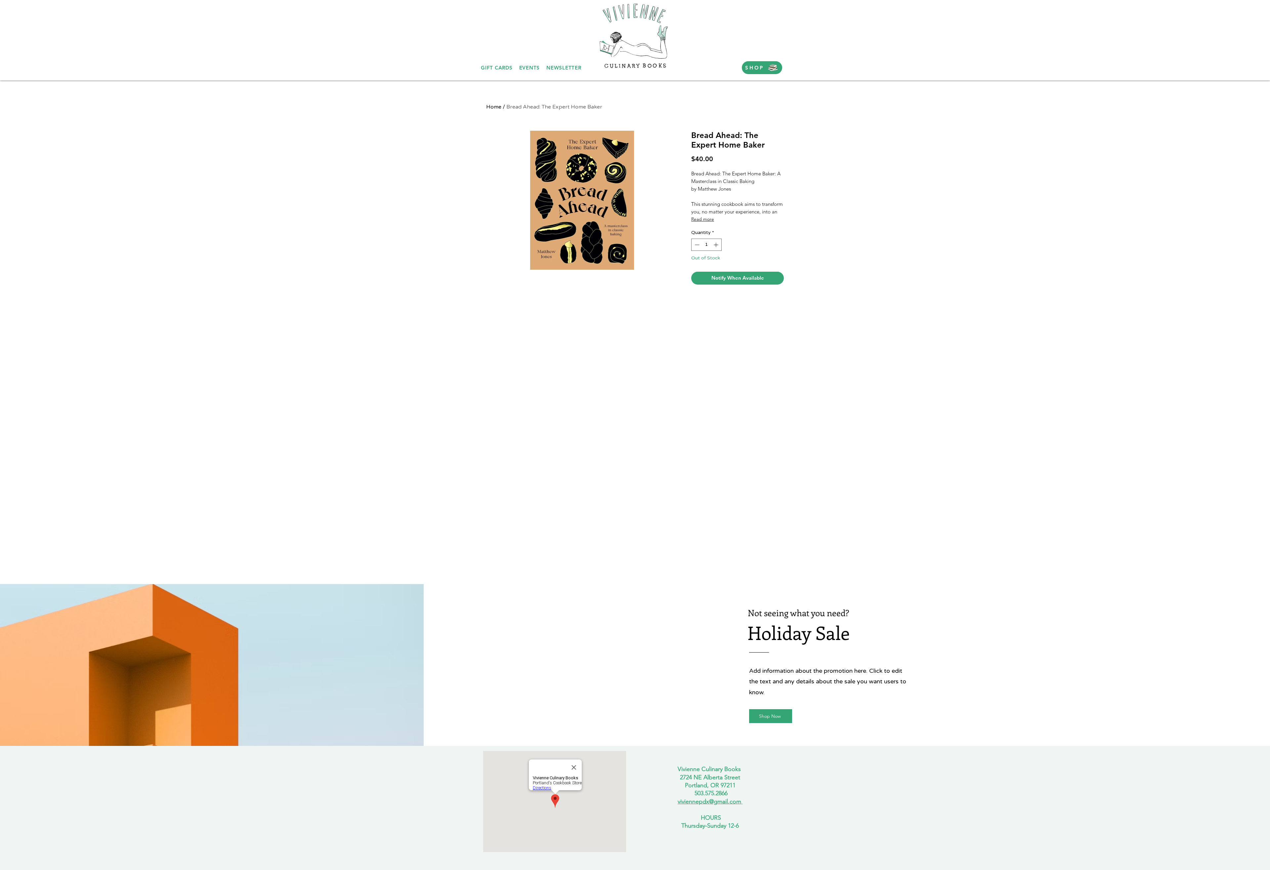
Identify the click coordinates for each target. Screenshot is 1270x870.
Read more (702, 219)
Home (493, 107)
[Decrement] (696, 245)
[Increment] (716, 245)
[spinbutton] (706, 245)
